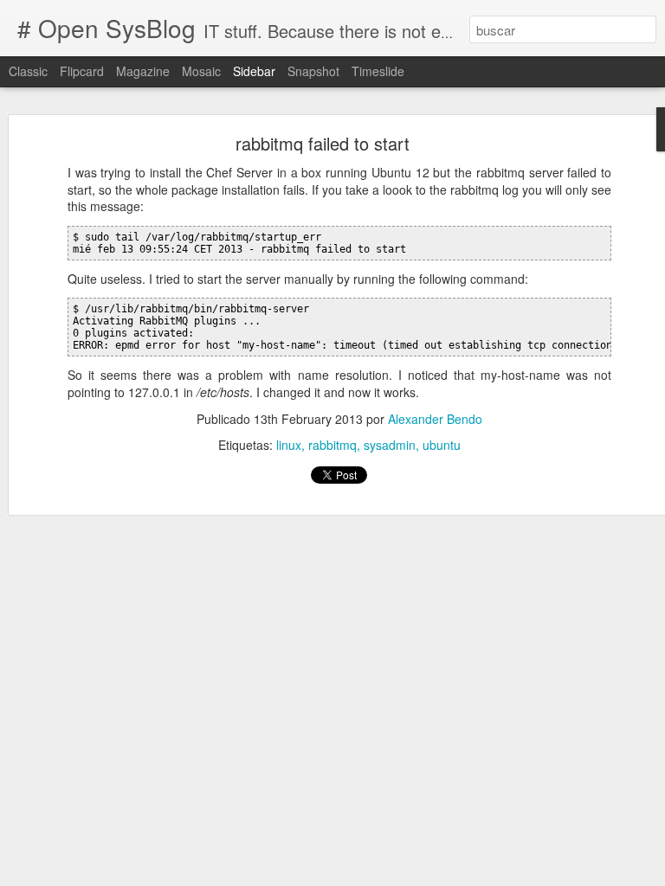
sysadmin (390, 444)
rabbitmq (332, 444)
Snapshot (313, 71)
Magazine (143, 71)
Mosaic (201, 71)
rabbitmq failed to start (323, 143)
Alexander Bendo (435, 418)
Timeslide (378, 71)
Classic (28, 71)
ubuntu (442, 444)
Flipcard (82, 71)
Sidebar (254, 71)
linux (288, 444)
